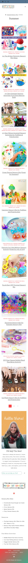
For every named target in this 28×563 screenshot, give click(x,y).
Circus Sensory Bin (9, 507)
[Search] (24, 473)
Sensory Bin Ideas (8, 91)
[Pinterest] (14, 556)
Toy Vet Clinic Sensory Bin (11, 544)
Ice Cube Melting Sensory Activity (13, 540)
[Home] (5, 14)
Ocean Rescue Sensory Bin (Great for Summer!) (14, 173)
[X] (5, 1)
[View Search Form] (25, 1)
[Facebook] (3, 1)
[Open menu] (25, 7)
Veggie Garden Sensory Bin (11, 542)
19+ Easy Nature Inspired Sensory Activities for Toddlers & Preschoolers (14, 135)
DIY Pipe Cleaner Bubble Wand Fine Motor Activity (14, 361)
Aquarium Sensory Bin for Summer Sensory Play (14, 323)
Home (9, 550)
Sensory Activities (19, 89)
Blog (14, 554)
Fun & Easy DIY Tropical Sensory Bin (14, 286)
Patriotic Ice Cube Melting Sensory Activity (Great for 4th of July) (14, 248)
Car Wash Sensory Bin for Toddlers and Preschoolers (14, 399)
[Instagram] (8, 1)
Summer (17, 53)
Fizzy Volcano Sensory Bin (11, 511)
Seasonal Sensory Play (8, 89)
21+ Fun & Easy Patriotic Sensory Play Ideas (14, 57)
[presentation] (14, 37)
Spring (20, 130)
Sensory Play (12, 53)
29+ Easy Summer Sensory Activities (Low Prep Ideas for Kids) (14, 95)
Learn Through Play (8, 243)
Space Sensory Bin (9, 509)
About (21, 552)
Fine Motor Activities (8, 356)
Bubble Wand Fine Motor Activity (13, 537)
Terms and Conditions (11, 552)
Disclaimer (16, 550)
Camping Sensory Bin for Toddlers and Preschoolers (14, 211)
